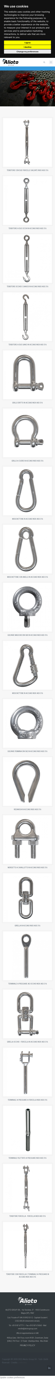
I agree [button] (27, 42)
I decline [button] (27, 47)
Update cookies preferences (12, 1377)
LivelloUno (22, 1362)
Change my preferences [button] (27, 51)
